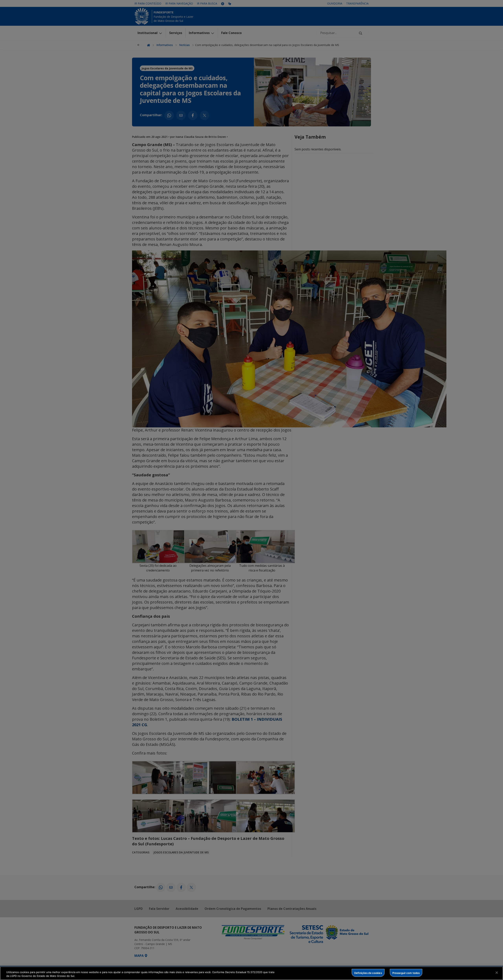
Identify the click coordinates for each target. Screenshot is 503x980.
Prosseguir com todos (406, 972)
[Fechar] (496, 972)
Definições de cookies (368, 972)
